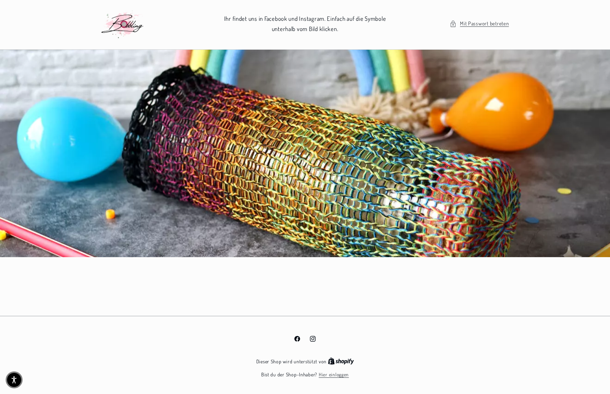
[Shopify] (341, 361)
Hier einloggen (334, 374)
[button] (479, 23)
